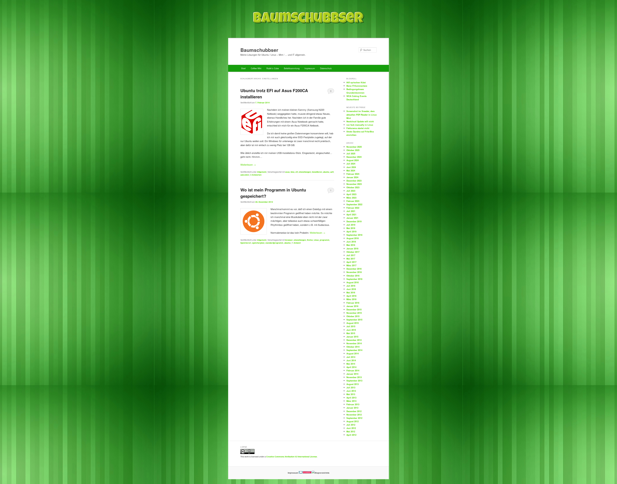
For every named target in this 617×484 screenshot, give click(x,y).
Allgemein (261, 171)
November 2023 (354, 184)
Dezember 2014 (354, 339)
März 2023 (351, 197)
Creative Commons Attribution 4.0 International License (291, 456)
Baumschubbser (259, 49)
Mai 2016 (350, 292)
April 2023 (351, 194)
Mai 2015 (350, 333)
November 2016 (354, 272)
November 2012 (354, 414)
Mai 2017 (350, 258)
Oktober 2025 (352, 150)
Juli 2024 (350, 163)
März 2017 (351, 265)
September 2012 (354, 417)
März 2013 (351, 400)
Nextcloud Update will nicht (360, 121)
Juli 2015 (350, 326)
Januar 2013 (352, 407)
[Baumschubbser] (308, 31)
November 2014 (354, 343)
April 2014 (351, 367)
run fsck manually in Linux (359, 124)
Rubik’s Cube (272, 68)
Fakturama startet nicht (357, 128)
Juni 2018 (351, 241)
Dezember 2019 (354, 221)
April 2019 (351, 231)
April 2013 (351, 397)
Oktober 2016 (352, 275)
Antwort (296, 242)
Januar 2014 (352, 373)
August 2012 (352, 421)
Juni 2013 (351, 390)
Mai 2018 (350, 244)
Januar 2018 (352, 248)
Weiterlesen (248, 164)
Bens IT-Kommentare (356, 85)
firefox (310, 239)
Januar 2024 (352, 177)
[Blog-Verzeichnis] (305, 472)
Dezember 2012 (354, 411)
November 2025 (354, 146)
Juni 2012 (351, 428)
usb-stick (244, 174)
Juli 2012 (350, 424)
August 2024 (352, 160)
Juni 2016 (351, 289)
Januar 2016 (352, 306)
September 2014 (354, 350)
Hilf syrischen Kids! (356, 82)
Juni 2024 (351, 167)
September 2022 (354, 204)
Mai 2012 (350, 431)
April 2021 (351, 214)
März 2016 (351, 299)
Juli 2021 (350, 211)
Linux (316, 239)
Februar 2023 (352, 201)
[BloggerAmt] (320, 472)
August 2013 (352, 384)
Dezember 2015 (354, 309)
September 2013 (354, 380)
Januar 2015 (352, 336)
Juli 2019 (350, 224)
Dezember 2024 (354, 156)
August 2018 (352, 238)
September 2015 (354, 319)
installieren (317, 171)
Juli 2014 (350, 357)
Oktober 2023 (352, 187)
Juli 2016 (350, 285)
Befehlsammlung (292, 68)
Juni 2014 (351, 360)
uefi (332, 171)
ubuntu (326, 171)
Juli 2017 (350, 255)
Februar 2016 (352, 302)
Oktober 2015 (352, 316)
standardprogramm (274, 242)
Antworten (255, 174)
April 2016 (351, 295)
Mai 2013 (350, 394)
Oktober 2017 (352, 251)
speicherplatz (258, 242)
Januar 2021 (352, 217)
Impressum (309, 68)
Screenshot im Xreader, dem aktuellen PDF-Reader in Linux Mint (361, 114)
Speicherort (245, 242)
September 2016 (354, 279)
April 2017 (351, 262)
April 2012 (351, 434)
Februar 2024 (352, 173)
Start (243, 68)
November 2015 (354, 312)
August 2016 (352, 282)
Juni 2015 (351, 329)
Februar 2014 (352, 370)
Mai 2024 (350, 170)
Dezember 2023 (354, 180)
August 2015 (352, 322)
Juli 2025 (350, 153)
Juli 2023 (350, 190)
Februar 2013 (352, 404)
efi (296, 171)
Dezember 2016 (354, 268)
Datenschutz (326, 68)
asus (287, 171)
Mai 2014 (350, 363)
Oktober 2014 (352, 346)
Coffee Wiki (256, 68)
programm (324, 239)
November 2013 (354, 377)
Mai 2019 (350, 228)
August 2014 (352, 353)
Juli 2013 (350, 387)
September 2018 (354, 234)
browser (289, 239)
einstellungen (305, 171)
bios (293, 171)
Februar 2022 (352, 207)
